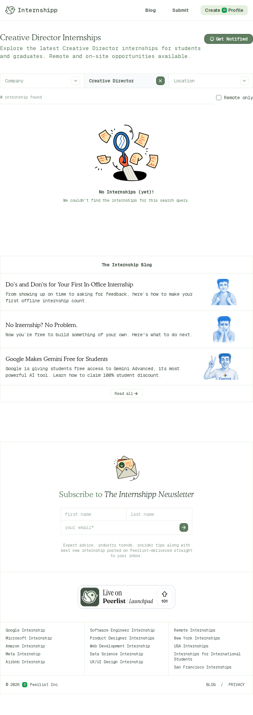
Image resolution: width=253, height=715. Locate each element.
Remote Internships (194, 630)
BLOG (210, 684)
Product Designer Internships (122, 638)
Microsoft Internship (29, 638)
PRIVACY (237, 684)
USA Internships (191, 646)
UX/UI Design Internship (116, 662)
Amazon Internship (25, 646)
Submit (180, 10)
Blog (150, 10)
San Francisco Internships (203, 667)
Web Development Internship (120, 646)
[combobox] (5, 80)
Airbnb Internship (25, 662)
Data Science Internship (116, 654)
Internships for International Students (207, 656)
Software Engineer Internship (122, 630)
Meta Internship (23, 654)
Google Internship (25, 630)
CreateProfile (224, 10)
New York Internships (197, 638)
